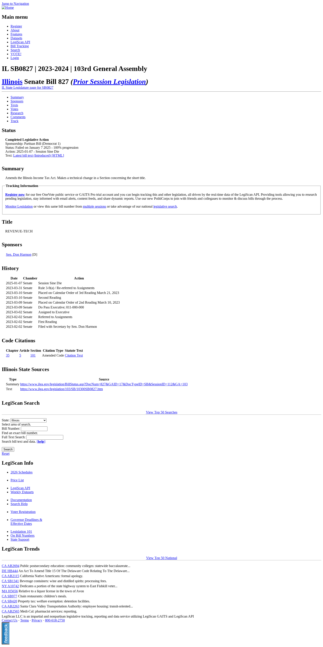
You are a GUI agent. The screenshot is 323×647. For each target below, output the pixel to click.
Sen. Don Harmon (18, 254)
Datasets (16, 38)
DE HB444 (10, 571)
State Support (20, 539)
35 (7, 355)
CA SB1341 (10, 581)
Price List (17, 480)
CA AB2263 (10, 606)
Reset (5, 453)
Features (16, 34)
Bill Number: (11, 428)
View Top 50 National (161, 558)
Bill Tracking (20, 46)
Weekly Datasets (22, 492)
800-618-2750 (55, 620)
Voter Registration (23, 512)
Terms (24, 620)
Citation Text (74, 355)
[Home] (8, 7)
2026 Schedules (22, 472)
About (15, 30)
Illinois (12, 81)
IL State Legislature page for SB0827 (27, 87)
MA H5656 (10, 591)
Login (15, 58)
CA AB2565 (10, 611)
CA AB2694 (10, 566)
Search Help (19, 504)
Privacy (37, 620)
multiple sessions (94, 206)
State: (6, 420)
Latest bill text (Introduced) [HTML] (38, 155)
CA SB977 (9, 596)
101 (33, 355)
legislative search (165, 206)
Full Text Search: (14, 437)
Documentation (21, 500)
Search (15, 50)
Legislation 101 (21, 531)
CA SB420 (9, 601)
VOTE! (16, 54)
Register (16, 26)
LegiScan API (20, 42)
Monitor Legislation (19, 206)
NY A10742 (10, 586)
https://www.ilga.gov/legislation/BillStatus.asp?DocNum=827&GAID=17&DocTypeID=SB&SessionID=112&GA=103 (104, 384)
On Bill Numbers (22, 535)
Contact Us (9, 620)
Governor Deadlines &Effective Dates (26, 522)
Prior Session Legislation (109, 81)
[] (41, 441)
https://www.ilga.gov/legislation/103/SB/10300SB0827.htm (61, 389)
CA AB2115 (10, 576)
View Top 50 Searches (161, 412)
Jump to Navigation (15, 3)
